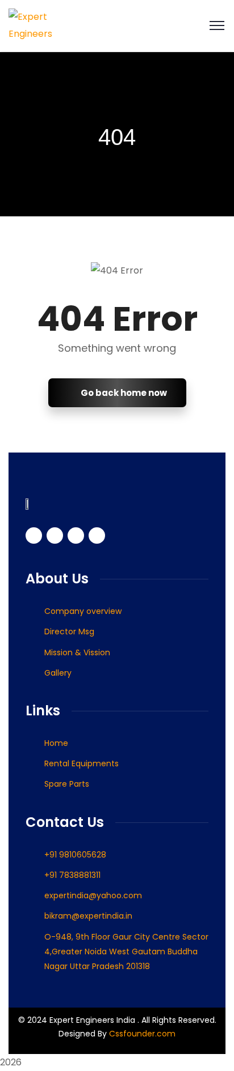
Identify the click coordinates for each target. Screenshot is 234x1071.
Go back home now (123, 393)
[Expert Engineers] (44, 24)
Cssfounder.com (141, 1033)
